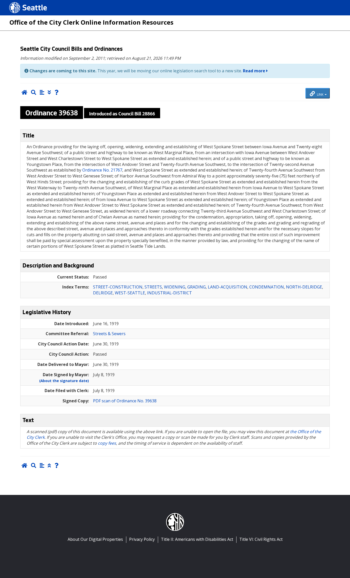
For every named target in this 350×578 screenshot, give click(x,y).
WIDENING (174, 287)
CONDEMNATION (266, 287)
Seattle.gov (20, 3)
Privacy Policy (142, 539)
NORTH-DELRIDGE (304, 287)
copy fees (107, 443)
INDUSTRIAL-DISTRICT (169, 293)
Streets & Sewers (109, 333)
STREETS (153, 287)
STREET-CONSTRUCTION (117, 287)
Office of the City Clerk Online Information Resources (91, 22)
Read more (254, 71)
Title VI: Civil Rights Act (261, 539)
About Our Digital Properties (95, 539)
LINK (320, 94)
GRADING (196, 287)
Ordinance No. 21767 (102, 170)
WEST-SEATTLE (130, 293)
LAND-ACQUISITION (227, 287)
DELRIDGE (103, 293)
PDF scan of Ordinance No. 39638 (125, 401)
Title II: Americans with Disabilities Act (197, 539)
